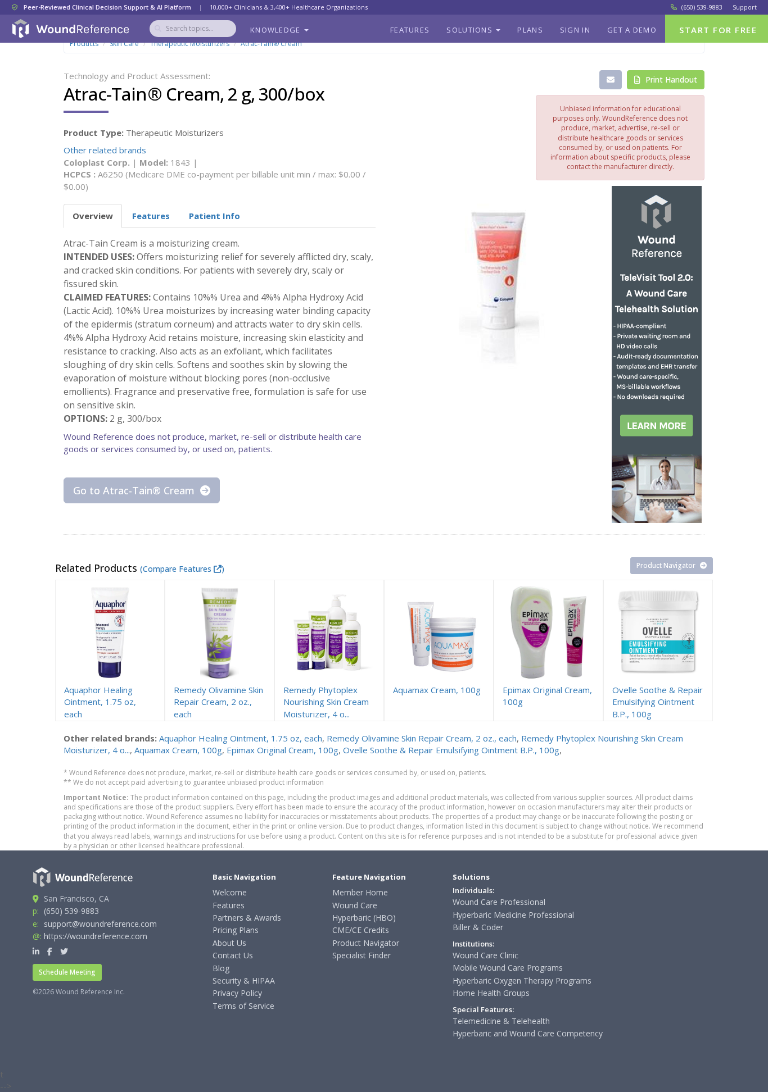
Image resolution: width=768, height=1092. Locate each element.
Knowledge (276, 30)
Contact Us (233, 955)
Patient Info (214, 215)
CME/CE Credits (360, 930)
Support (745, 7)
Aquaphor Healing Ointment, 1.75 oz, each (240, 738)
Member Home (360, 892)
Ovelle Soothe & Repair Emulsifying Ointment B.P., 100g (451, 750)
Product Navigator (666, 565)
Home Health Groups (491, 993)
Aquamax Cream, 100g (178, 750)
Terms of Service (243, 1005)
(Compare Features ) (182, 568)
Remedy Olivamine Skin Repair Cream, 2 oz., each (422, 738)
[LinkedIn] (36, 951)
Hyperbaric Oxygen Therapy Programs (522, 980)
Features (410, 30)
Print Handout (670, 79)
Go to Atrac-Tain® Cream (135, 490)
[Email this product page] (610, 79)
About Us (229, 943)
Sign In (575, 30)
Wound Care (354, 905)
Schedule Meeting (67, 972)
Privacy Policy (237, 993)
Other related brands (105, 150)
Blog (221, 968)
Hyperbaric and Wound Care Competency (528, 1033)
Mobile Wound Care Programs (508, 967)
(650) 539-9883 (701, 7)
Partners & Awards (247, 917)
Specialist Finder (361, 955)
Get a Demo (632, 30)
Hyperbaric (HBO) (364, 917)
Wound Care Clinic (485, 955)
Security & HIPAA (244, 980)
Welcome (230, 892)
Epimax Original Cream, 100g (282, 750)
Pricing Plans (236, 930)
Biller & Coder (478, 927)
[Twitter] (64, 951)
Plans (530, 30)
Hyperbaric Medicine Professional (513, 914)
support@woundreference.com (100, 923)
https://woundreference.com (95, 936)
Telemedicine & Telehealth (501, 1021)
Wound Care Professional (499, 902)
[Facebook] (49, 951)
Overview (93, 215)
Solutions (470, 30)
